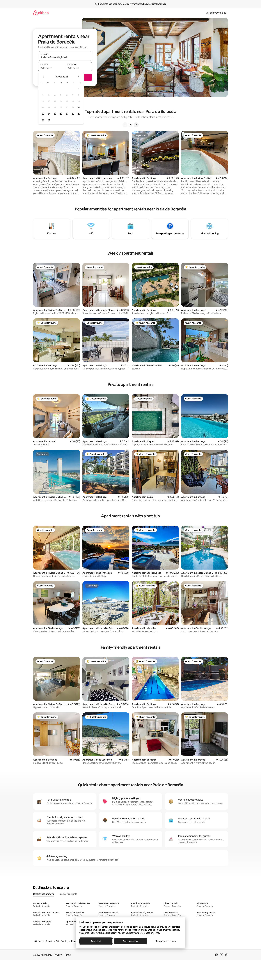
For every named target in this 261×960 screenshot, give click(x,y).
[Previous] (125, 124)
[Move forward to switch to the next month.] (78, 77)
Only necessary (130, 941)
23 (43, 113)
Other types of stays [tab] (43, 894)
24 (49, 113)
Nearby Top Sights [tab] (68, 894)
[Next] (136, 124)
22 (79, 107)
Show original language (154, 4)
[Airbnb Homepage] (41, 12)
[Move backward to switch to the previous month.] (43, 77)
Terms (67, 954)
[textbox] (52, 68)
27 (67, 113)
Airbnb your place (216, 12)
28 (73, 113)
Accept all (96, 941)
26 (61, 113)
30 (43, 120)
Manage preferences (165, 941)
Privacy (58, 954)
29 (79, 113)
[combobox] (65, 57)
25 (55, 113)
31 (49, 120)
